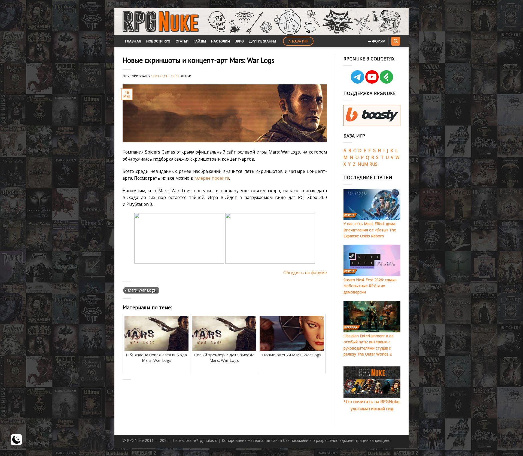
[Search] (395, 41)
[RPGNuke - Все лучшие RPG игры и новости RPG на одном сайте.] (161, 22)
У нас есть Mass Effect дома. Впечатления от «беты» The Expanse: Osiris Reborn (369, 229)
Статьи (182, 41)
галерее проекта (211, 178)
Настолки (220, 41)
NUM (363, 164)
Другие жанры (262, 41)
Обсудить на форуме (305, 273)
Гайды (200, 41)
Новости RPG (158, 41)
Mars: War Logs (142, 290)
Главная (133, 41)
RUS (373, 164)
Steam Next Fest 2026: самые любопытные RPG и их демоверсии (370, 286)
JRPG (239, 41)
